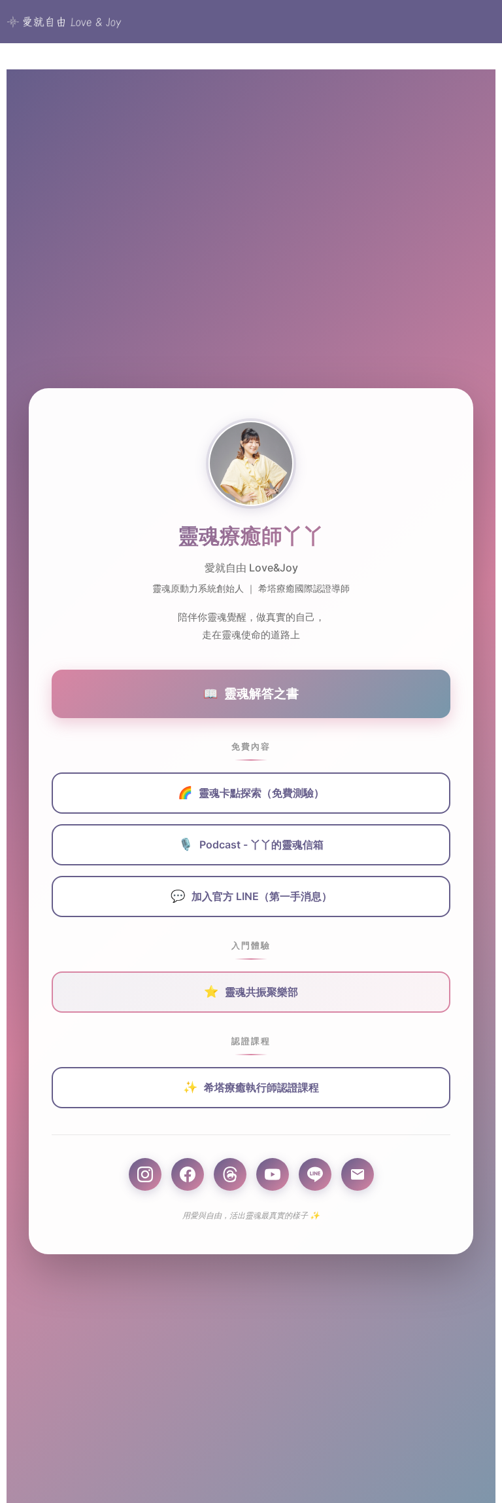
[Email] (357, 1174)
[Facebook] (187, 1174)
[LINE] (315, 1174)
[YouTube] (272, 1174)
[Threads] (230, 1174)
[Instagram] (145, 1174)
